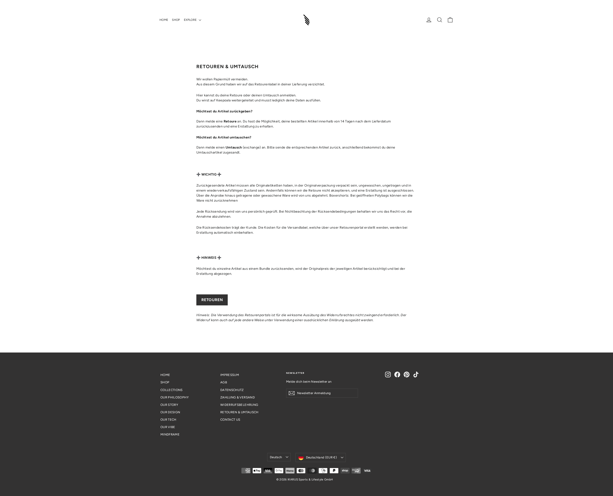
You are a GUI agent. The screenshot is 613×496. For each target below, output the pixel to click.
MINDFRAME (170, 434)
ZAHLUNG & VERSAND (237, 397)
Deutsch (276, 457)
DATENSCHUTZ (232, 390)
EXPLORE (191, 20)
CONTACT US (230, 419)
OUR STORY (169, 405)
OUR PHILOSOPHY (174, 397)
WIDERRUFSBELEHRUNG (239, 405)
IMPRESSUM (229, 375)
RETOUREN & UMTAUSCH (239, 412)
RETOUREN (212, 300)
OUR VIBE (167, 427)
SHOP (176, 20)
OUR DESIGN (170, 412)
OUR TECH (168, 419)
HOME (163, 20)
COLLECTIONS (171, 390)
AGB (223, 382)
